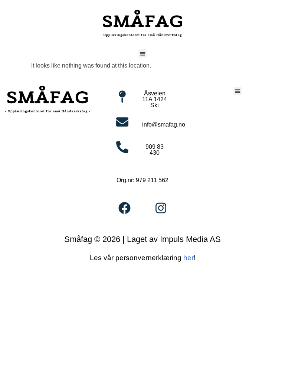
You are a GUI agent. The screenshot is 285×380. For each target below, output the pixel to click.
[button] (142, 53)
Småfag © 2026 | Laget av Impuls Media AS (142, 239)
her (188, 258)
